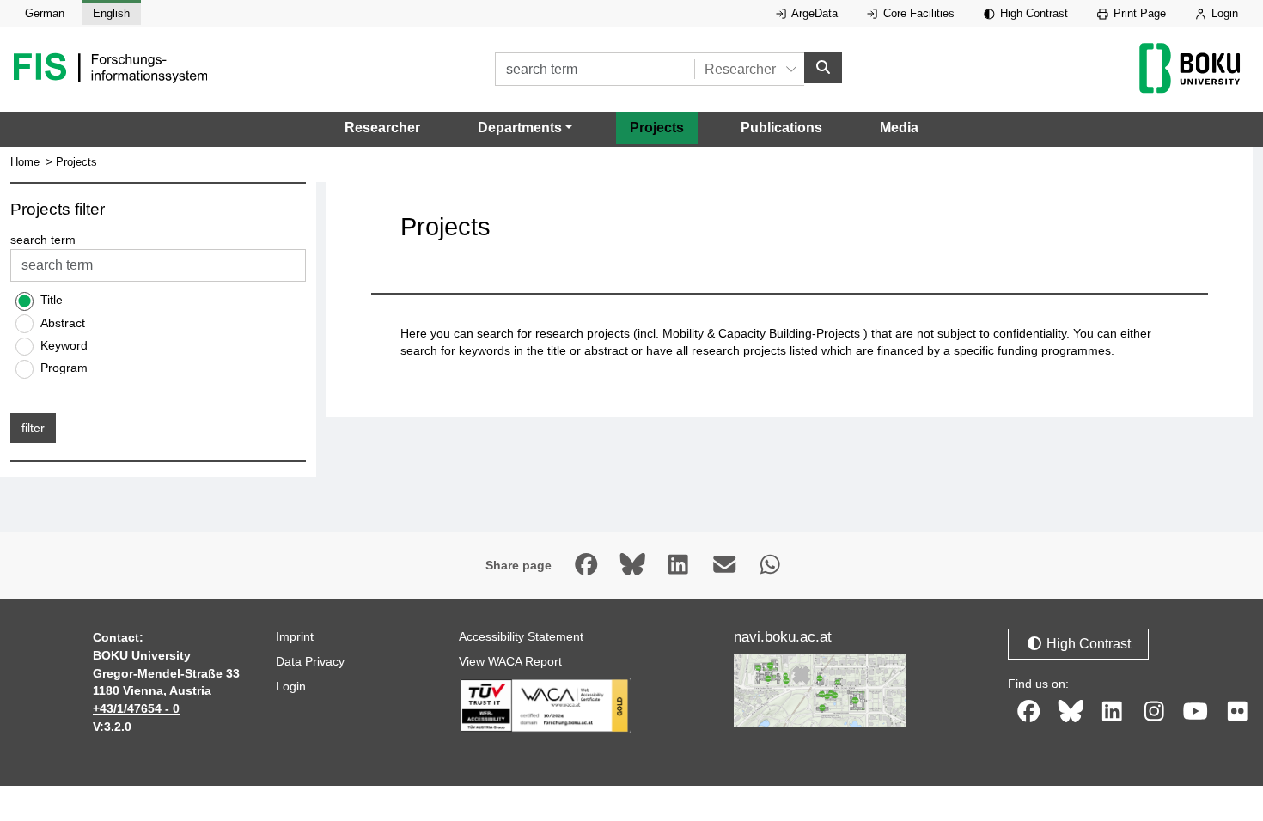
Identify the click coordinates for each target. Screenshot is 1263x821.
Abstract (62, 323)
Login (1223, 13)
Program (64, 367)
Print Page (1138, 13)
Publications (781, 127)
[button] (525, 128)
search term (43, 239)
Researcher (382, 127)
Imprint (295, 636)
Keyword (64, 345)
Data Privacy (310, 661)
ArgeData (813, 13)
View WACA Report (510, 661)
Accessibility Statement (521, 636)
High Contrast (1032, 13)
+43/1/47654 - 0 (136, 708)
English (111, 13)
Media (899, 127)
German (44, 13)
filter (33, 428)
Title (51, 300)
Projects (657, 127)
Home (25, 161)
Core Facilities (917, 13)
